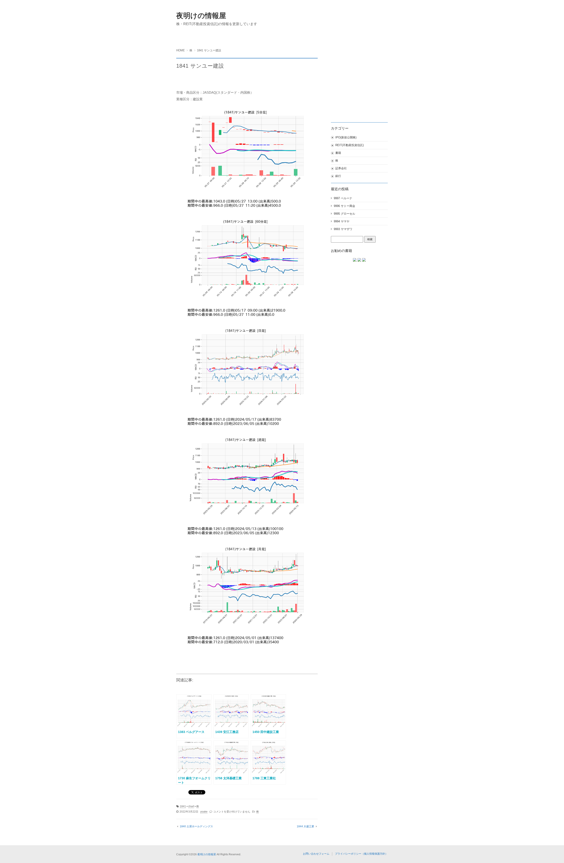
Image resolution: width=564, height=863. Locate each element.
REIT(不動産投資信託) (349, 145)
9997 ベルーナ (343, 198)
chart (191, 806)
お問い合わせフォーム (316, 853)
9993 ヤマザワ (343, 229)
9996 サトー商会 (344, 206)
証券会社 (341, 168)
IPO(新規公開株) (345, 137)
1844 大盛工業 (305, 826)
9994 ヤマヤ (341, 221)
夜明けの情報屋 (201, 16)
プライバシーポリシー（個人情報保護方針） (361, 853)
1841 (183, 806)
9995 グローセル (344, 213)
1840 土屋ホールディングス (196, 826)
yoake (204, 811)
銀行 (338, 176)
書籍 (338, 152)
